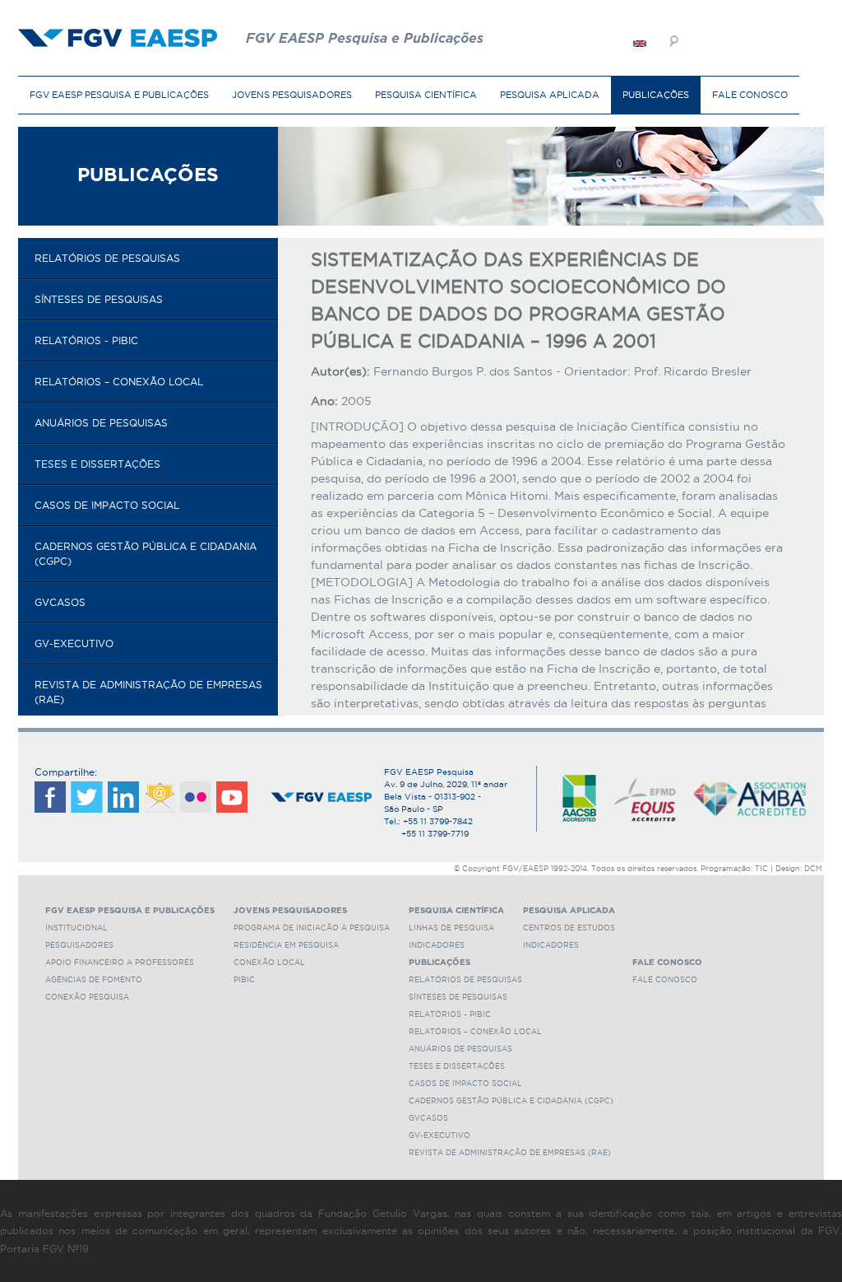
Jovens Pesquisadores (292, 95)
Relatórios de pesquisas (107, 258)
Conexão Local (269, 962)
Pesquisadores (79, 945)
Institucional (76, 928)
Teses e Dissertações (97, 464)
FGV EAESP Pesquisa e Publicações (119, 95)
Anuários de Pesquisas (101, 422)
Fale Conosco (750, 95)
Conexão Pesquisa (87, 997)
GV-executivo (74, 643)
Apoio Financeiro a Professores (119, 962)
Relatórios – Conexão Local (119, 381)
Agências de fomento (93, 980)
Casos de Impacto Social (107, 505)
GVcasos (60, 602)
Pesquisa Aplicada (549, 95)
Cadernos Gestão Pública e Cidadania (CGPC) (146, 553)
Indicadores (437, 945)
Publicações (655, 95)
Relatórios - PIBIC (86, 340)
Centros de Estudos (569, 928)
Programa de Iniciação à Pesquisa (312, 928)
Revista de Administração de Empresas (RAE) (148, 692)
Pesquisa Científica (426, 95)
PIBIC (244, 980)
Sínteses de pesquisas (99, 299)
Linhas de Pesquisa (451, 928)
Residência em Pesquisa (286, 945)
